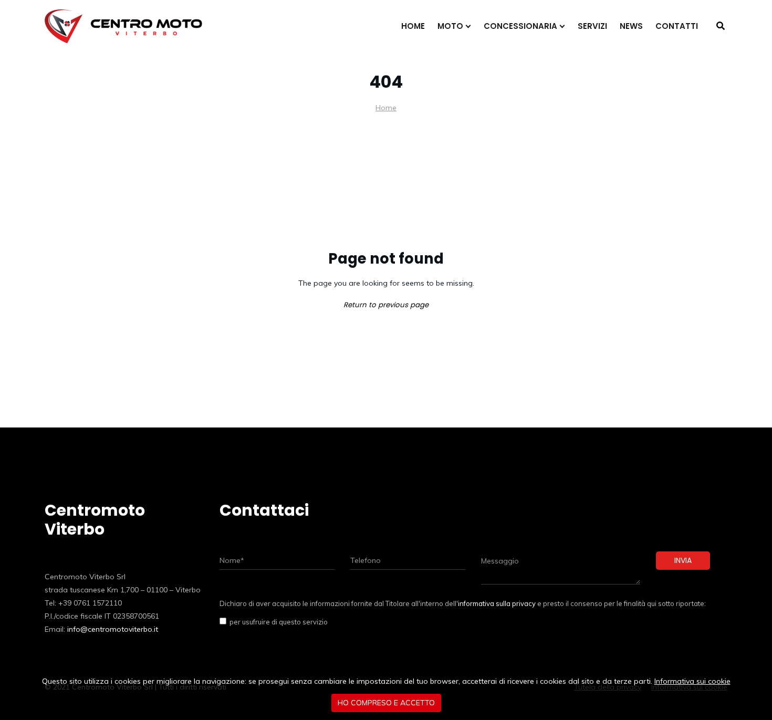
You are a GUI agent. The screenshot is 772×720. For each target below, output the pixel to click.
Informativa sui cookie (692, 681)
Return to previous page (386, 305)
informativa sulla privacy (497, 603)
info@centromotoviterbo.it (112, 629)
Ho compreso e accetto (386, 702)
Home (386, 107)
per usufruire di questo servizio (277, 622)
